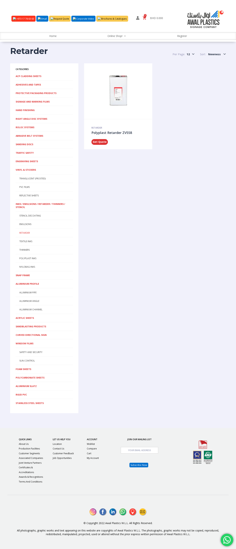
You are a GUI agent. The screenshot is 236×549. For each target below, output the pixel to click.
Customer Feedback (63, 453)
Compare (92, 448)
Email (44, 18)
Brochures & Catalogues (114, 18)
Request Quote (61, 18)
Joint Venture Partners (30, 462)
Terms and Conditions (30, 481)
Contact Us (58, 448)
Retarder (96, 127)
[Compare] (127, 91)
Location (57, 444)
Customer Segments (29, 453)
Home (53, 36)
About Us (24, 444)
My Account (93, 458)
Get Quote (100, 142)
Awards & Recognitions (31, 476)
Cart (89, 453)
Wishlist (91, 444)
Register (182, 36)
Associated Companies (31, 458)
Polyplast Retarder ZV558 (111, 132)
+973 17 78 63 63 (25, 18)
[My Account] (137, 18)
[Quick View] (117, 91)
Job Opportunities (62, 458)
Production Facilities (29, 448)
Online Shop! (114, 36)
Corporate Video (85, 18)
